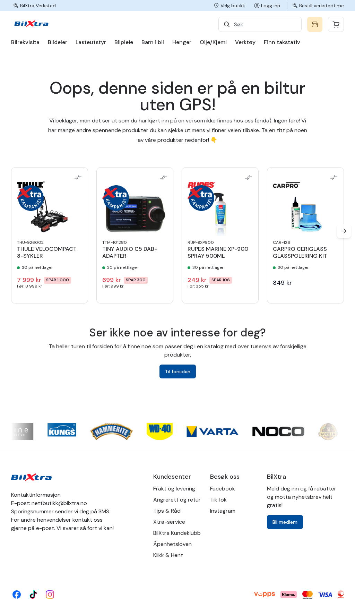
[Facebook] (16, 594)
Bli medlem (284, 522)
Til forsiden (177, 371)
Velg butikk (232, 5)
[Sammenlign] (78, 177)
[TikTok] (33, 594)
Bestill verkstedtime (321, 5)
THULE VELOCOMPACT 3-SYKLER (47, 252)
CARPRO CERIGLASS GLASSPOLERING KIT (300, 252)
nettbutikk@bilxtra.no (59, 503)
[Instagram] (49, 594)
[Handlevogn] (336, 24)
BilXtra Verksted (38, 5)
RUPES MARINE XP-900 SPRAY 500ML (218, 252)
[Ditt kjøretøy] (314, 24)
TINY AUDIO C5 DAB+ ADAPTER (129, 252)
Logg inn (270, 5)
